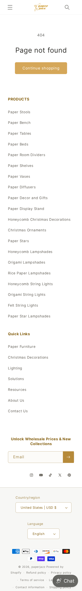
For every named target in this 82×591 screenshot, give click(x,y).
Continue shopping (41, 68)
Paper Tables (19, 133)
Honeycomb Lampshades (30, 252)
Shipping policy (60, 587)
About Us (16, 400)
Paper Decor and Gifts (28, 198)
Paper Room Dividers (26, 155)
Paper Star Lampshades (29, 316)
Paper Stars (18, 241)
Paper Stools (19, 112)
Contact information (30, 587)
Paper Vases (19, 176)
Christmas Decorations (28, 357)
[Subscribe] (68, 457)
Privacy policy (61, 572)
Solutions (16, 379)
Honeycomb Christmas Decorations (39, 219)
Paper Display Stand (26, 209)
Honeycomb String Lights (30, 284)
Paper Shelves (20, 166)
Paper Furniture (21, 346)
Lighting (15, 368)
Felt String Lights (23, 305)
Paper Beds (18, 144)
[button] (10, 7)
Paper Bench (19, 122)
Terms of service (32, 580)
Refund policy (36, 572)
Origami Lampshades (26, 262)
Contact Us (18, 411)
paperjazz (38, 566)
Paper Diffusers (22, 187)
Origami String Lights (27, 294)
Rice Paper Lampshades (29, 273)
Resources (17, 389)
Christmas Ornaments (27, 230)
